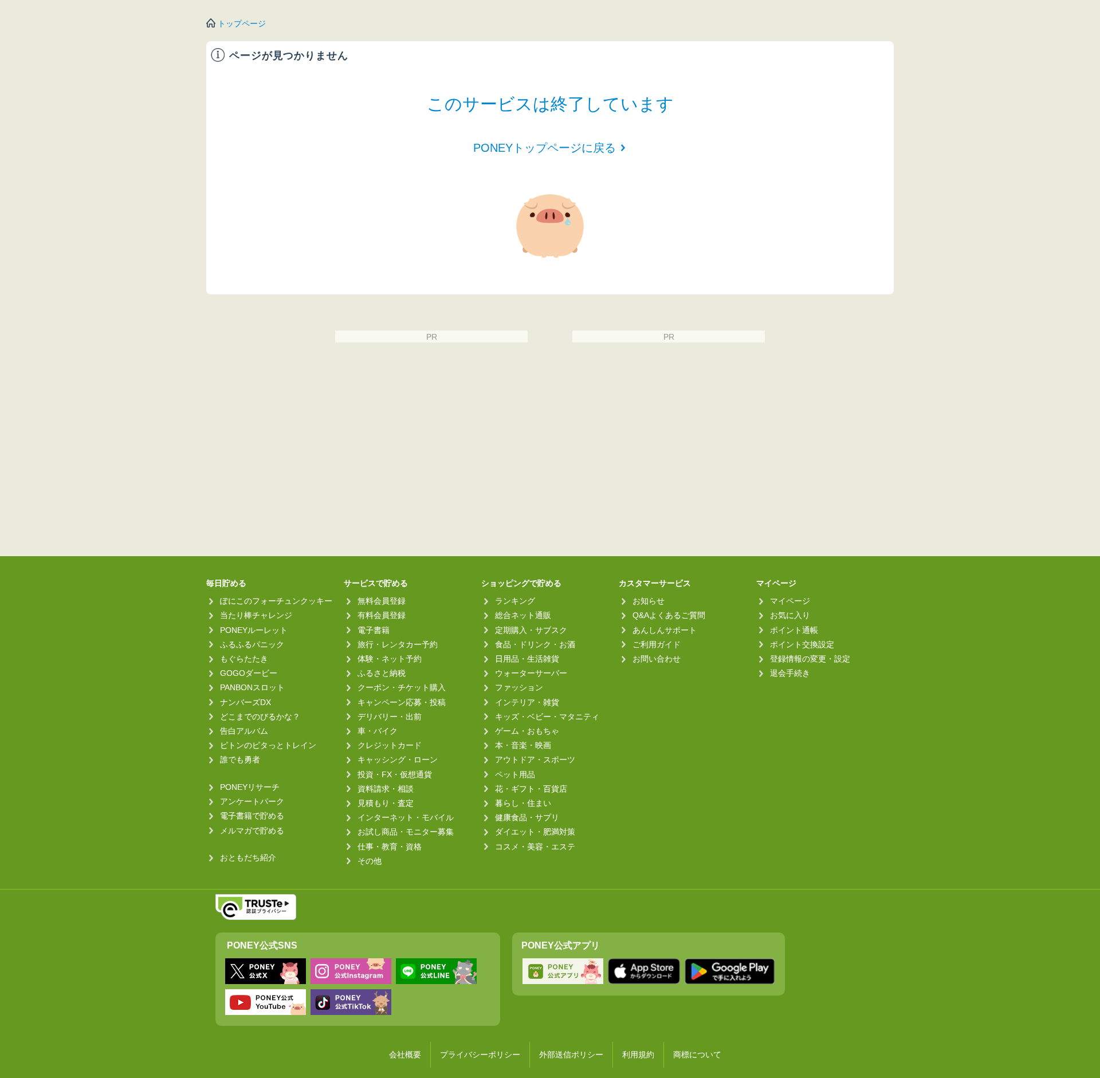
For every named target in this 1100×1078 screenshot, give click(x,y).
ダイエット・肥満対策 (535, 831)
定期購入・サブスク (531, 630)
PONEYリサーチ (250, 787)
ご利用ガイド (656, 644)
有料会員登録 (382, 615)
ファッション (519, 687)
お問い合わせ (656, 658)
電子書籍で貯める (252, 815)
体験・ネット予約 (390, 658)
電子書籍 (374, 630)
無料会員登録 (382, 600)
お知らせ (648, 600)
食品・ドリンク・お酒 (535, 644)
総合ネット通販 (523, 615)
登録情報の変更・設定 (810, 658)
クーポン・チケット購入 (402, 687)
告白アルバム (244, 730)
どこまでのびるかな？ (260, 716)
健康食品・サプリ (527, 817)
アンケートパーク (252, 801)
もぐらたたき (244, 658)
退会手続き (790, 673)
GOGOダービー (248, 673)
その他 (370, 860)
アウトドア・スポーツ (535, 759)
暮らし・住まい (523, 803)
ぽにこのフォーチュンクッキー (276, 600)
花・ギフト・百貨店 (531, 788)
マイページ (790, 600)
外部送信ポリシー (571, 1054)
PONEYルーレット (254, 630)
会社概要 (405, 1054)
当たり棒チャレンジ (256, 615)
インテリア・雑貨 (527, 702)
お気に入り (790, 615)
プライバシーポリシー (480, 1054)
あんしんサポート (664, 630)
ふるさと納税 (382, 673)
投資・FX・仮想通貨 (395, 774)
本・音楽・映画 (523, 745)
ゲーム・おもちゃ (527, 730)
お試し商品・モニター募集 (406, 831)
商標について (697, 1054)
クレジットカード (390, 745)
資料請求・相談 (386, 788)
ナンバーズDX (245, 702)
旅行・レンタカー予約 (398, 644)
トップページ (242, 23)
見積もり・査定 (386, 803)
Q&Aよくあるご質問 (668, 615)
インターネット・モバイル (406, 817)
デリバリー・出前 (390, 716)
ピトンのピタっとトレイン (268, 745)
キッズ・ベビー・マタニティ (547, 716)
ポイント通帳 (794, 630)
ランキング (515, 600)
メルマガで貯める (252, 830)
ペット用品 (515, 774)
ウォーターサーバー (531, 673)
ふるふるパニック (252, 644)
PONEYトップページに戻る (544, 147)
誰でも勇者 (240, 759)
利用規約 (638, 1054)
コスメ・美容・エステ (535, 846)
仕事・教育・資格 (390, 846)
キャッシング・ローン (398, 759)
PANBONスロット (252, 687)
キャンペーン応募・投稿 (402, 702)
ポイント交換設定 (802, 644)
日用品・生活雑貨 (527, 658)
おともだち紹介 (248, 857)
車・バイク (378, 730)
